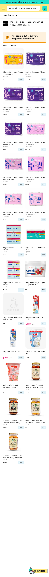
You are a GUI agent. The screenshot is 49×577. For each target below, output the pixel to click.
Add (20, 79)
